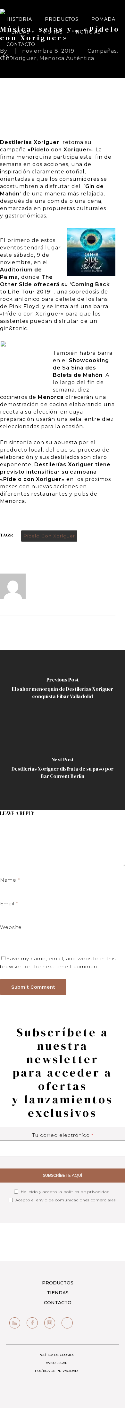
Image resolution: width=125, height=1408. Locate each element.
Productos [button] (57, 1283)
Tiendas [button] (58, 1293)
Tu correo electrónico (62, 1135)
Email (9, 904)
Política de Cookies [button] (56, 1355)
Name (10, 880)
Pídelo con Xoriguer (49, 536)
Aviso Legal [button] (56, 1363)
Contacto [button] (57, 1302)
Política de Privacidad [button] (56, 1371)
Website (11, 927)
